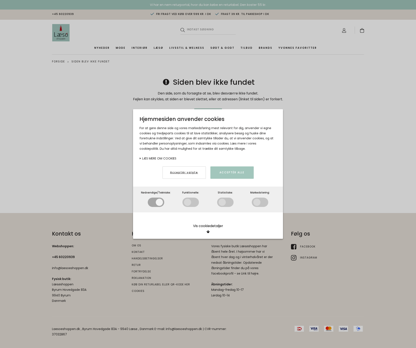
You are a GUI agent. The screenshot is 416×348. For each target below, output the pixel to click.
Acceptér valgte (184, 172)
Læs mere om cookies (158, 158)
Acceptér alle (231, 172)
